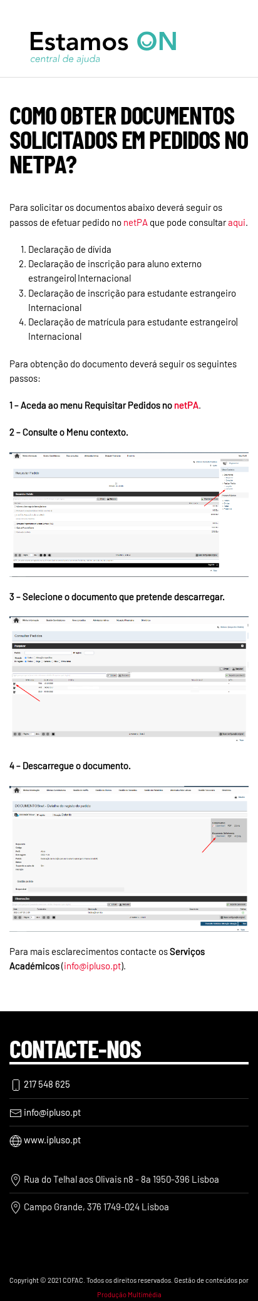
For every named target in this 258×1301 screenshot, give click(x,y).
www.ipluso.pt (51, 1139)
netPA (135, 222)
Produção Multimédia (129, 1294)
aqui (236, 222)
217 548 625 (46, 1083)
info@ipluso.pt (92, 965)
